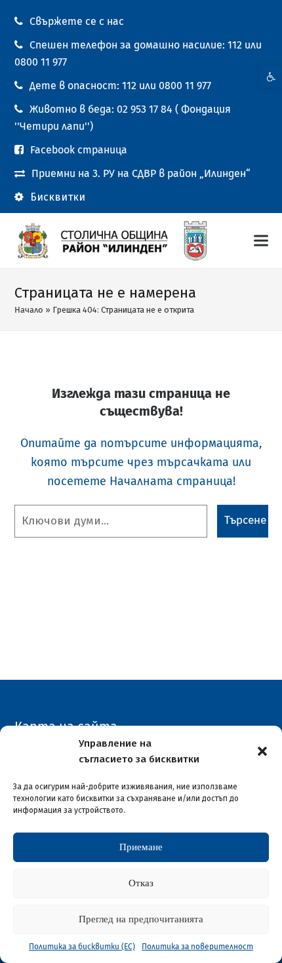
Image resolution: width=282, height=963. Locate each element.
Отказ (141, 883)
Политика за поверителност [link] (197, 946)
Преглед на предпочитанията (141, 919)
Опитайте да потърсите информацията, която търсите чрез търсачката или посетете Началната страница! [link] (141, 462)
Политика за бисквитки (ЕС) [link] (82, 946)
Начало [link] (28, 310)
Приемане (141, 847)
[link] (271, 77)
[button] (262, 751)
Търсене (245, 520)
